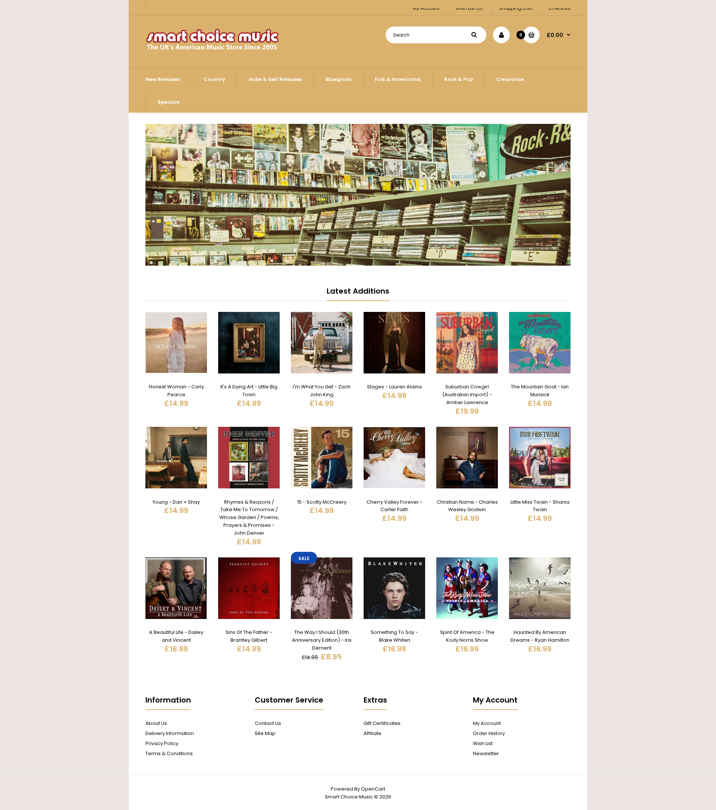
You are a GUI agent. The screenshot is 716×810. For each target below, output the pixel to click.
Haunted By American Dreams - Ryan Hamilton (540, 636)
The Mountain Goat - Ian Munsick (540, 390)
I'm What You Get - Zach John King (322, 390)
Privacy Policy (161, 743)
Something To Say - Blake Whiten (394, 636)
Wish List (483, 743)
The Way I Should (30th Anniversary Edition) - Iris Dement (322, 640)
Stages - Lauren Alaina (394, 386)
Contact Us (268, 723)
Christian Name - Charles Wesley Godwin (467, 505)
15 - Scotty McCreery (321, 502)
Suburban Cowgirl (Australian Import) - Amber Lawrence (467, 394)
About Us (156, 723)
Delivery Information (169, 733)
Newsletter (486, 753)
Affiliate (372, 733)
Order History (489, 733)
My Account (487, 723)
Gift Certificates (382, 723)
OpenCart (373, 788)
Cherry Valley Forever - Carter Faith (395, 505)
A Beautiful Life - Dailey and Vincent (176, 636)
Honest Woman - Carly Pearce (176, 390)
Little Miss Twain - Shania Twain (540, 505)
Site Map (265, 733)
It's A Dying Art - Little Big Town (248, 390)
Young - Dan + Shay (176, 502)
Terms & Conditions (169, 753)
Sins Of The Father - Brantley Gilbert (249, 636)
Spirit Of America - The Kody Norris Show (467, 636)
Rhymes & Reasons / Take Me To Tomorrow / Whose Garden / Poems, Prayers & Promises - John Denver (249, 517)
